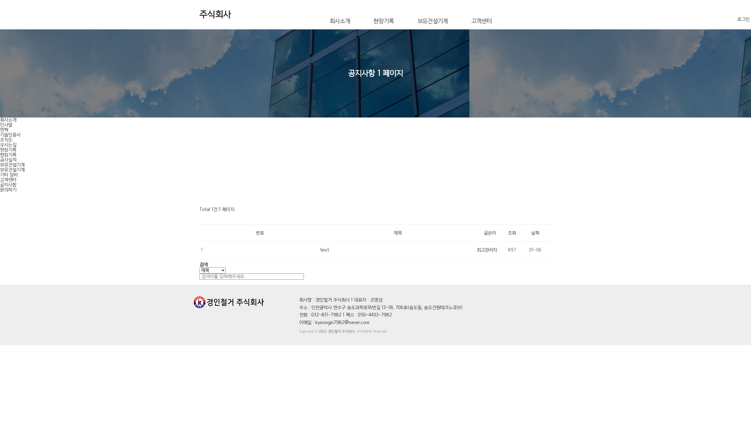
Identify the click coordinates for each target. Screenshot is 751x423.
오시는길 (8, 144)
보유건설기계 (432, 21)
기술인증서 (10, 134)
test (324, 250)
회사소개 (340, 21)
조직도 (6, 139)
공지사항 (8, 184)
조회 (512, 233)
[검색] (306, 276)
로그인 (743, 19)
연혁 (4, 129)
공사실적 (8, 159)
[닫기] (200, 282)
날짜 (535, 233)
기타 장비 (9, 174)
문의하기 (8, 189)
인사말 (6, 124)
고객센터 (481, 21)
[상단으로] (737, 407)
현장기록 (383, 21)
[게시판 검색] (202, 218)
